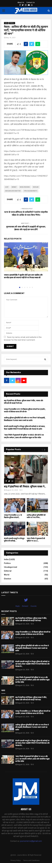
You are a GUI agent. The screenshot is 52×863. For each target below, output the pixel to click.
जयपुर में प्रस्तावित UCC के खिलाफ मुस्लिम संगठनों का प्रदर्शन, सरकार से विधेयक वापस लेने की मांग (32, 633)
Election (7, 579)
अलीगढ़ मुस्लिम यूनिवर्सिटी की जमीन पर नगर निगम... (36, 516)
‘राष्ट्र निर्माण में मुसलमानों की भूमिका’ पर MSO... (36, 539)
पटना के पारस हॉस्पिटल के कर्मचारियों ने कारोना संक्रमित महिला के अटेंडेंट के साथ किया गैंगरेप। (26, 213)
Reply (17, 606)
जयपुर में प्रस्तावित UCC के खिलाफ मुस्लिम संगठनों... (13, 516)
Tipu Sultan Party (30, 191)
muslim (35, 187)
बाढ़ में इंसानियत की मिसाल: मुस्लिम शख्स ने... (25, 486)
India (6, 23)
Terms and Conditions (31, 860)
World (6, 575)
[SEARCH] (45, 359)
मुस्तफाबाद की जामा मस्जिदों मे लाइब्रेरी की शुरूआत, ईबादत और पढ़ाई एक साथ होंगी (26, 228)
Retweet (25, 606)
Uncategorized (10, 567)
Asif (6, 187)
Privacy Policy (16, 860)
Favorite (34, 606)
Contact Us (30, 2)
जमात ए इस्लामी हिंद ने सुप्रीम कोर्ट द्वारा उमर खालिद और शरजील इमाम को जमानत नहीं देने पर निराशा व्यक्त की (23, 276)
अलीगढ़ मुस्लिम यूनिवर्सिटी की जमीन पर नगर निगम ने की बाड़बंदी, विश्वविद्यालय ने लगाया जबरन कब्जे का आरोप (32, 648)
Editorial (7, 571)
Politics (12, 23)
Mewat (14, 187)
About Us (20, 2)
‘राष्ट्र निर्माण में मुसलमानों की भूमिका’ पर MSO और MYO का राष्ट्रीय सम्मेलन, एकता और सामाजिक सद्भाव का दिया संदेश (32, 680)
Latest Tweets (9, 592)
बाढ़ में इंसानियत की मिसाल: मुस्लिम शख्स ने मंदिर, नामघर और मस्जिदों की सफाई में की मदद (31, 619)
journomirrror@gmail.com (31, 841)
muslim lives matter (13, 191)
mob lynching (25, 187)
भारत (3, 690)
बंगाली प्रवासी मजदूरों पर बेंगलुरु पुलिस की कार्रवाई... (14, 539)
